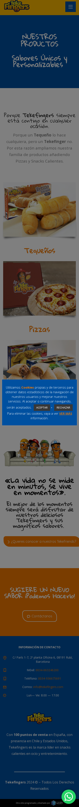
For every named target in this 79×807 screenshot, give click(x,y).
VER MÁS (65, 413)
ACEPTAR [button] (42, 407)
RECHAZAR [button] (63, 407)
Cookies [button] (27, 387)
